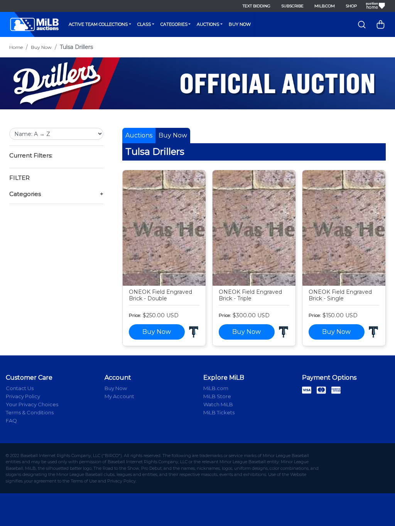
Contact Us (20, 388)
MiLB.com (324, 5)
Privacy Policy (23, 396)
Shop (351, 5)
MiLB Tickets (219, 412)
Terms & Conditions (30, 412)
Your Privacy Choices (32, 404)
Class (144, 24)
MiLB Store (217, 396)
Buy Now (240, 24)
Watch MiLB (218, 404)
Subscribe (292, 5)
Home (16, 47)
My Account (119, 396)
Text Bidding (256, 5)
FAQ (11, 420)
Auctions (208, 24)
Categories (173, 24)
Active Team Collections (98, 24)
